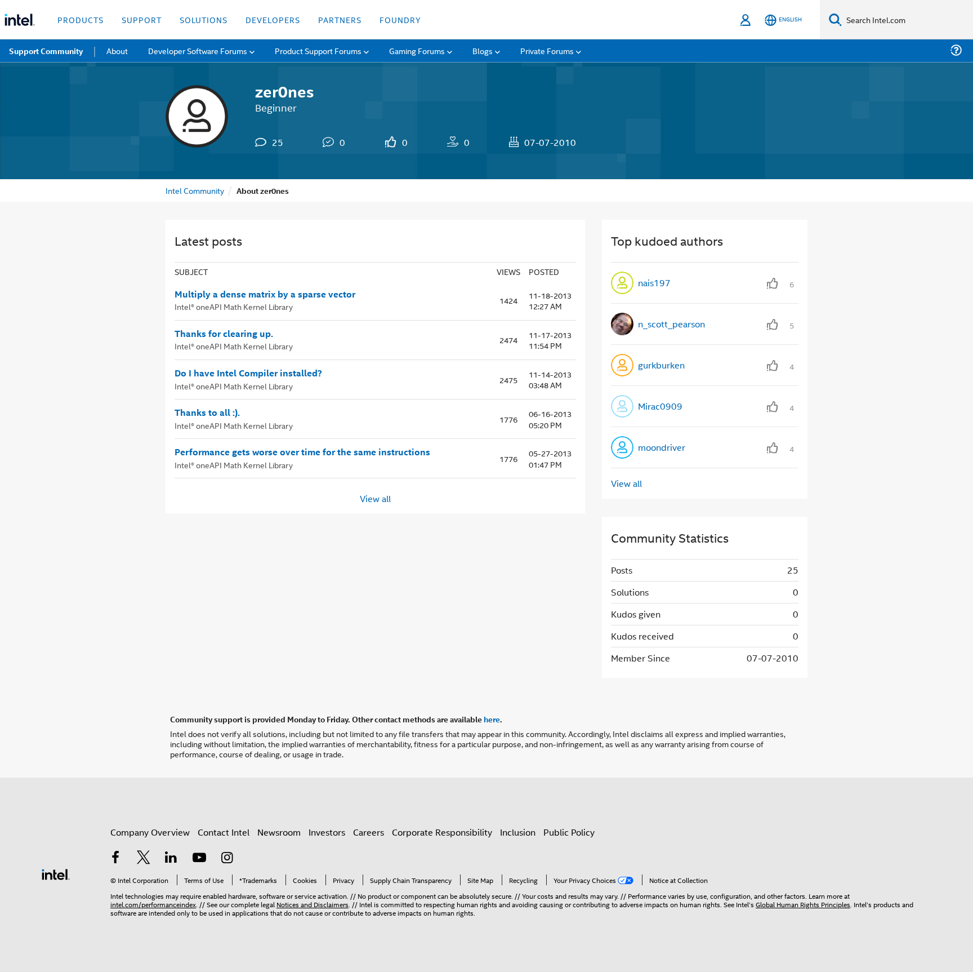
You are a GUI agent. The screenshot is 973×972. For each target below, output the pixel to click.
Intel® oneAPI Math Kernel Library (234, 306)
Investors (327, 831)
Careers (368, 831)
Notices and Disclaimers (312, 904)
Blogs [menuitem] (482, 50)
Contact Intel (223, 831)
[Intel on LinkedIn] (171, 858)
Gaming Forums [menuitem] (417, 50)
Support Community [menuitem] (46, 51)
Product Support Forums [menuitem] (318, 50)
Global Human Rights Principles (803, 904)
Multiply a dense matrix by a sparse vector (265, 294)
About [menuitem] (117, 50)
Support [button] (142, 19)
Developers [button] (273, 19)
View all (375, 497)
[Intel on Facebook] (115, 858)
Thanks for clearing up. (224, 333)
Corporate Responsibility (442, 831)
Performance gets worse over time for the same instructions (302, 452)
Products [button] (80, 19)
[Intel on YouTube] (199, 858)
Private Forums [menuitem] (547, 50)
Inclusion (517, 831)
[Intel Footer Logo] (56, 873)
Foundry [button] (400, 19)
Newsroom (279, 831)
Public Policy (569, 831)
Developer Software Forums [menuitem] (197, 50)
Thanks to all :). (207, 412)
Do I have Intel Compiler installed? (248, 373)
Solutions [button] (203, 19)
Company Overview (150, 831)
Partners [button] (339, 19)
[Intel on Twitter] (143, 858)
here (492, 719)
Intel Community (195, 190)
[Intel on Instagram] (226, 858)
